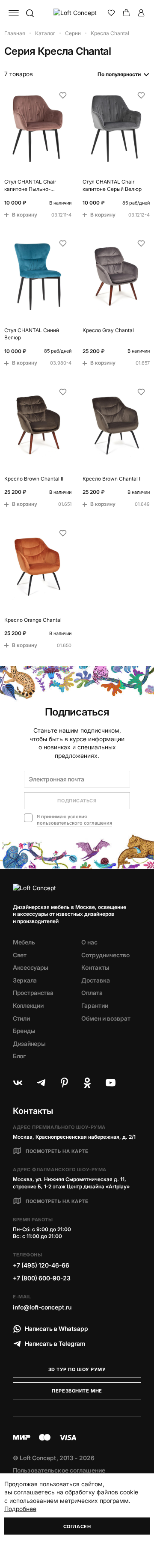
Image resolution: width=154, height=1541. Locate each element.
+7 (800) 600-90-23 (42, 1278)
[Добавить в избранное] (62, 95)
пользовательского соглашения (74, 823)
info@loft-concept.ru (42, 1307)
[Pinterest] (64, 1083)
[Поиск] (29, 13)
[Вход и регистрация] (141, 13)
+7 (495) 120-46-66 (41, 1265)
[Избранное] (111, 13)
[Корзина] (126, 13)
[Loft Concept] (77, 13)
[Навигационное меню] (14, 13)
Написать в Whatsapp (56, 1328)
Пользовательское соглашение (59, 1470)
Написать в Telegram (55, 1343)
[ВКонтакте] (18, 1083)
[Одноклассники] (87, 1083)
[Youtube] (110, 1083)
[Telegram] (41, 1083)
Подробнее (20, 1508)
